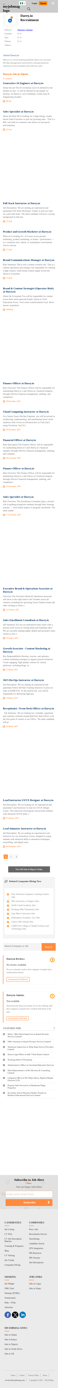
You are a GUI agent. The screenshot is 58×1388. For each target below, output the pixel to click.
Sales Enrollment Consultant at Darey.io (26, 620)
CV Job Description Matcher (13, 1240)
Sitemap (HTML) (12, 1293)
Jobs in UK (9, 1354)
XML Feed (9, 1288)
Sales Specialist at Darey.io (18, 111)
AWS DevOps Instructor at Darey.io (23, 680)
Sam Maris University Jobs (23, 913)
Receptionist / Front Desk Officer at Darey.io (28, 708)
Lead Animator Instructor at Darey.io (24, 828)
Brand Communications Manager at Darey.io (28, 260)
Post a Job (33, 1229)
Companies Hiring (12, 1265)
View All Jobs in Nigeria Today (29, 869)
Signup (43, 3)
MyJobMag (49, 1380)
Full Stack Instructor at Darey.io (21, 203)
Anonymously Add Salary (17, 1018)
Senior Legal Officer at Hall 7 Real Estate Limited (28, 1054)
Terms (45, 1375)
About (13, 1375)
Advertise (8, 1307)
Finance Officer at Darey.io (18, 383)
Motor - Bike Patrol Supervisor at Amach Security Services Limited (28, 1035)
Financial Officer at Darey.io (19, 440)
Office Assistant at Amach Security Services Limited (29, 1041)
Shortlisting (34, 1239)
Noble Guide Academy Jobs (23, 905)
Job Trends (9, 1260)
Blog (6, 1251)
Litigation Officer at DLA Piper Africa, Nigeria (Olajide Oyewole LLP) (30, 1079)
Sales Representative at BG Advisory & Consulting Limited (29, 1071)
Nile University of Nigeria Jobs (25, 901)
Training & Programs (13, 1246)
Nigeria (25, 3)
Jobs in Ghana (10, 1335)
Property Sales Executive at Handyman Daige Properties (26, 1086)
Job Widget (9, 1284)
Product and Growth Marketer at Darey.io (27, 231)
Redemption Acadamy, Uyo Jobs (25, 918)
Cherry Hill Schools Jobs (22, 922)
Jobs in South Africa (13, 1349)
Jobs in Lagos (35, 1284)
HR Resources (35, 1253)
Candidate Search (36, 1243)
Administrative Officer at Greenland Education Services (31, 1065)
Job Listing (9, 1229)
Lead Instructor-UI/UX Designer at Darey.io (28, 800)
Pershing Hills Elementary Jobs (25, 909)
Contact (22, 1375)
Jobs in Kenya (10, 1339)
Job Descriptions (36, 1262)
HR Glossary (34, 1258)
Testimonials (9, 1298)
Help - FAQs (10, 1302)
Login (34, 3)
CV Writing (9, 1255)
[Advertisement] (29, 167)
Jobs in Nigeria (11, 1344)
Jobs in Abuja (35, 1288)
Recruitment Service (38, 1234)
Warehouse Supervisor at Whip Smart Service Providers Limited (31, 1048)
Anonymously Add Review (18, 979)
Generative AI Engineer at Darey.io (23, 83)
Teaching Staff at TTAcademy (20, 1060)
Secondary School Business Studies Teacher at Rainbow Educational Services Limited (27, 1094)
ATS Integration (36, 1248)
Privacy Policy (33, 1375)
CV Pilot (8, 1234)
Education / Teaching (25, 30)
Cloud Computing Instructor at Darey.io (26, 411)
